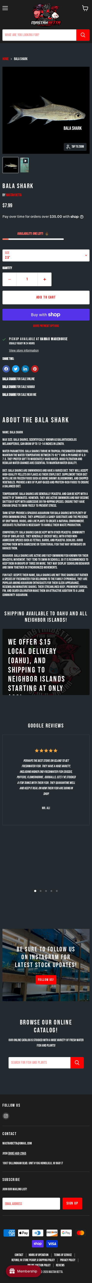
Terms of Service (63, 1255)
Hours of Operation (39, 1255)
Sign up (72, 1203)
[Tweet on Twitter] (15, 369)
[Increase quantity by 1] (45, 279)
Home (5, 59)
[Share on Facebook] (6, 369)
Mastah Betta (14, 195)
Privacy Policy (67, 1260)
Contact (19, 1255)
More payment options (46, 326)
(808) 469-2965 (17, 1153)
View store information (24, 350)
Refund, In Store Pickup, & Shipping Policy (33, 1260)
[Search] (83, 35)
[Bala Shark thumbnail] (10, 165)
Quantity (7, 268)
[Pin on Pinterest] (35, 369)
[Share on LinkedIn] (25, 369)
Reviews (60, 1265)
